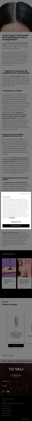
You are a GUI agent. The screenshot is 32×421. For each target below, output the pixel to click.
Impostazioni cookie (16, 221)
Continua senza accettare (25, 193)
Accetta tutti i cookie (16, 225)
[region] (16, 210)
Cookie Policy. (12, 217)
